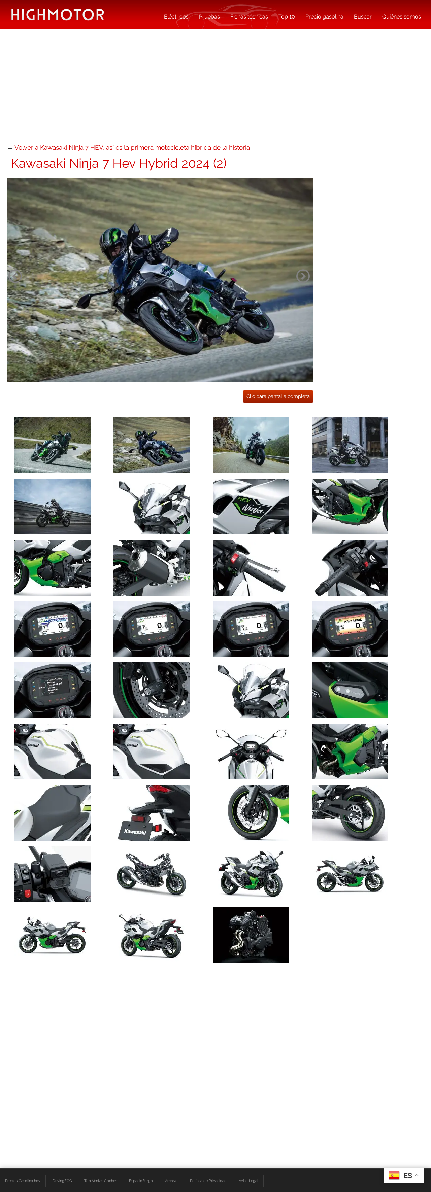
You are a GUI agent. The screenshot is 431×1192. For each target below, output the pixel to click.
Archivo (171, 1180)
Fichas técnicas (249, 16)
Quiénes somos (401, 16)
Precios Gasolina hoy (22, 1180)
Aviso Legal (248, 1180)
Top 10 (286, 16)
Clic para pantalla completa (278, 396)
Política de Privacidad (208, 1180)
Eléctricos (176, 16)
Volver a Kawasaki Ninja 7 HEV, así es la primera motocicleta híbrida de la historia (132, 147)
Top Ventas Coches (100, 1180)
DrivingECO (62, 1180)
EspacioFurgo (141, 1180)
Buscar (363, 16)
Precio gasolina (324, 16)
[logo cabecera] (57, 14)
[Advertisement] (215, 89)
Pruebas (209, 16)
